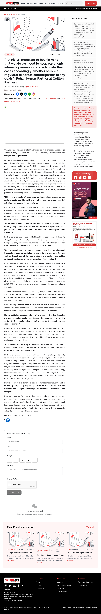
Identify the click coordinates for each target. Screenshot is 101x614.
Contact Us (90, 3)
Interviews (14, 14)
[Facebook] (17, 94)
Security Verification (13, 479)
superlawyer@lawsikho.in (87, 9)
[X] (21, 94)
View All (90, 527)
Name (9, 438)
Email (8, 447)
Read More (10, 560)
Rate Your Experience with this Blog (18, 434)
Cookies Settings (91, 607)
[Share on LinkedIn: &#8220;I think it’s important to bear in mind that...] (84, 177)
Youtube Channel (50, 3)
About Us (30, 3)
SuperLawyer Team (31, 87)
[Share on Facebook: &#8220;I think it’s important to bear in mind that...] (75, 177)
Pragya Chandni (49, 98)
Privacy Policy (66, 607)
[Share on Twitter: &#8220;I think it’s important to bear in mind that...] (80, 177)
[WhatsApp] (29, 94)
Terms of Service (78, 607)
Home (23, 3)
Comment (10, 465)
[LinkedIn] (25, 94)
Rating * (9, 456)
